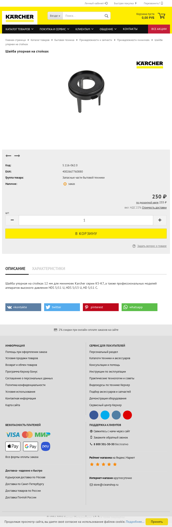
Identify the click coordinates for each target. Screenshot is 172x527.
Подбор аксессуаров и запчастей (110, 392)
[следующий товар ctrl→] (17, 157)
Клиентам (82, 29)
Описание (15, 268)
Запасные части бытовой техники (83, 177)
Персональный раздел (103, 352)
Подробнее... (135, 522)
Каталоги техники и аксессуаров (109, 358)
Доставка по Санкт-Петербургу (24, 484)
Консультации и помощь (104, 365)
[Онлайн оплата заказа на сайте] (27, 434)
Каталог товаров (18, 29)
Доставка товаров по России (23, 491)
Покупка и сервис (53, 29)
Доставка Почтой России (20, 497)
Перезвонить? (152, 3)
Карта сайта (12, 405)
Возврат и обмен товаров (21, 365)
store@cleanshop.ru (106, 485)
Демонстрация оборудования (107, 398)
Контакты (130, 29)
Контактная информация (20, 398)
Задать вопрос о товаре (152, 246)
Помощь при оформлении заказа (26, 352)
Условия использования (20, 392)
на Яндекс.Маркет (112, 458)
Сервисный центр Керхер (105, 405)
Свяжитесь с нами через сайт (112, 431)
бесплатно (111, 444)
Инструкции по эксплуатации (107, 371)
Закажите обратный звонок (111, 437)
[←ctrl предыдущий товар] (8, 157)
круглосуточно (110, 478)
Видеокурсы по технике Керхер (109, 385)
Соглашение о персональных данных (29, 378)
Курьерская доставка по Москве (25, 477)
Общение (106, 29)
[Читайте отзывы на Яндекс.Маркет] (103, 464)
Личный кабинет (95, 3)
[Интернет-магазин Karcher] (19, 22)
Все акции (159, 29)
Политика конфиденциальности (25, 385)
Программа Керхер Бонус (21, 371)
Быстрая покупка (124, 3)
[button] (23, 307)
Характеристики (48, 268)
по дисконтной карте (147, 202)
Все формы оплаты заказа (21, 457)
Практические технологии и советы (111, 378)
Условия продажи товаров (21, 358)
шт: (7, 213)
